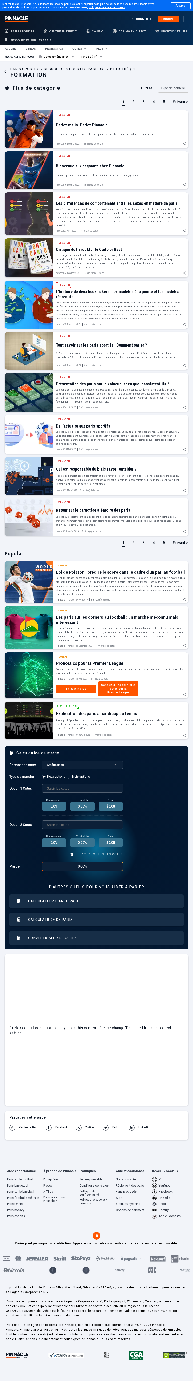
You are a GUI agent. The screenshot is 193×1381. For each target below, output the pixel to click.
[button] (10, 49)
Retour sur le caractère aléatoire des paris (93, 510)
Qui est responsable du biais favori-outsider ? (96, 469)
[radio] (54, 777)
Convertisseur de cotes (52, 938)
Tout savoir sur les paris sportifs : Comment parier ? (101, 345)
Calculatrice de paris (50, 919)
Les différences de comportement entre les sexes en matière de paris (117, 203)
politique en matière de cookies (106, 7)
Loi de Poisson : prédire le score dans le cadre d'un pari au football (120, 572)
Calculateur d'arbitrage (53, 901)
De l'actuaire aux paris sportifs (83, 426)
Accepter (181, 5)
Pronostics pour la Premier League (89, 663)
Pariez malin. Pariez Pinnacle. (82, 124)
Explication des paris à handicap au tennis (96, 713)
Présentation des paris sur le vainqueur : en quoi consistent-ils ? (112, 383)
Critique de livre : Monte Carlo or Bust (89, 249)
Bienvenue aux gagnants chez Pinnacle (90, 165)
